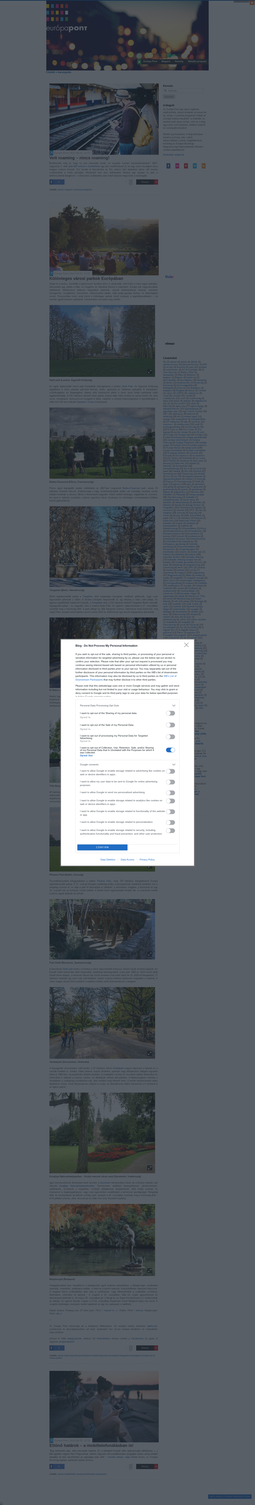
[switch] (170, 713)
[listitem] (127, 705)
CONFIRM (102, 847)
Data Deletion (107, 859)
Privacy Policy (147, 859)
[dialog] (127, 752)
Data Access (127, 859)
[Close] (187, 646)
